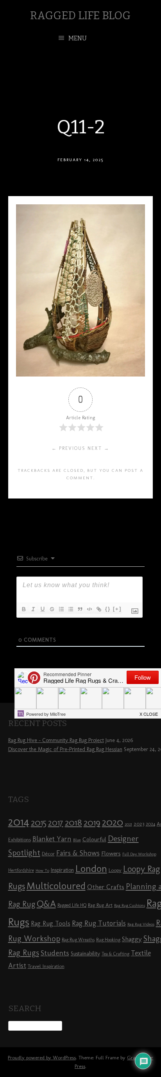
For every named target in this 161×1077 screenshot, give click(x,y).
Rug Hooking (108, 939)
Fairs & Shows (78, 853)
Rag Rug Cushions (129, 905)
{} (108, 609)
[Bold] (23, 609)
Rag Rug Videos (140, 924)
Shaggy (132, 939)
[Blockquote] (79, 609)
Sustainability (85, 953)
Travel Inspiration (46, 966)
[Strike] (51, 609)
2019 (92, 822)
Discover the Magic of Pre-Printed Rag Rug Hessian (65, 749)
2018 (73, 822)
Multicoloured (56, 885)
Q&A (46, 903)
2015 (39, 822)
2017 (55, 822)
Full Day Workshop (139, 854)
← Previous (69, 448)
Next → (98, 448)
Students (55, 952)
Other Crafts (105, 887)
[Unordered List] (70, 609)
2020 (112, 822)
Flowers (111, 853)
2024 (150, 824)
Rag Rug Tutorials (99, 923)
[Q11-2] (80, 374)
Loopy (115, 870)
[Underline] (42, 609)
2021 (128, 824)
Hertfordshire (21, 870)
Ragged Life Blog (80, 15)
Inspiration (62, 870)
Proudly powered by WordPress (42, 1058)
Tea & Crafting (115, 954)
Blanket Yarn (52, 839)
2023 (139, 823)
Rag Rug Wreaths (78, 939)
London (91, 868)
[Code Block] (89, 609)
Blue (77, 839)
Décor (48, 853)
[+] (117, 609)
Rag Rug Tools (50, 923)
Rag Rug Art (100, 905)
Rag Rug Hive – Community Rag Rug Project (56, 740)
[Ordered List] (61, 609)
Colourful (94, 839)
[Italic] (33, 609)
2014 (18, 821)
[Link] (98, 609)
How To (42, 870)
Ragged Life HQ (71, 905)
